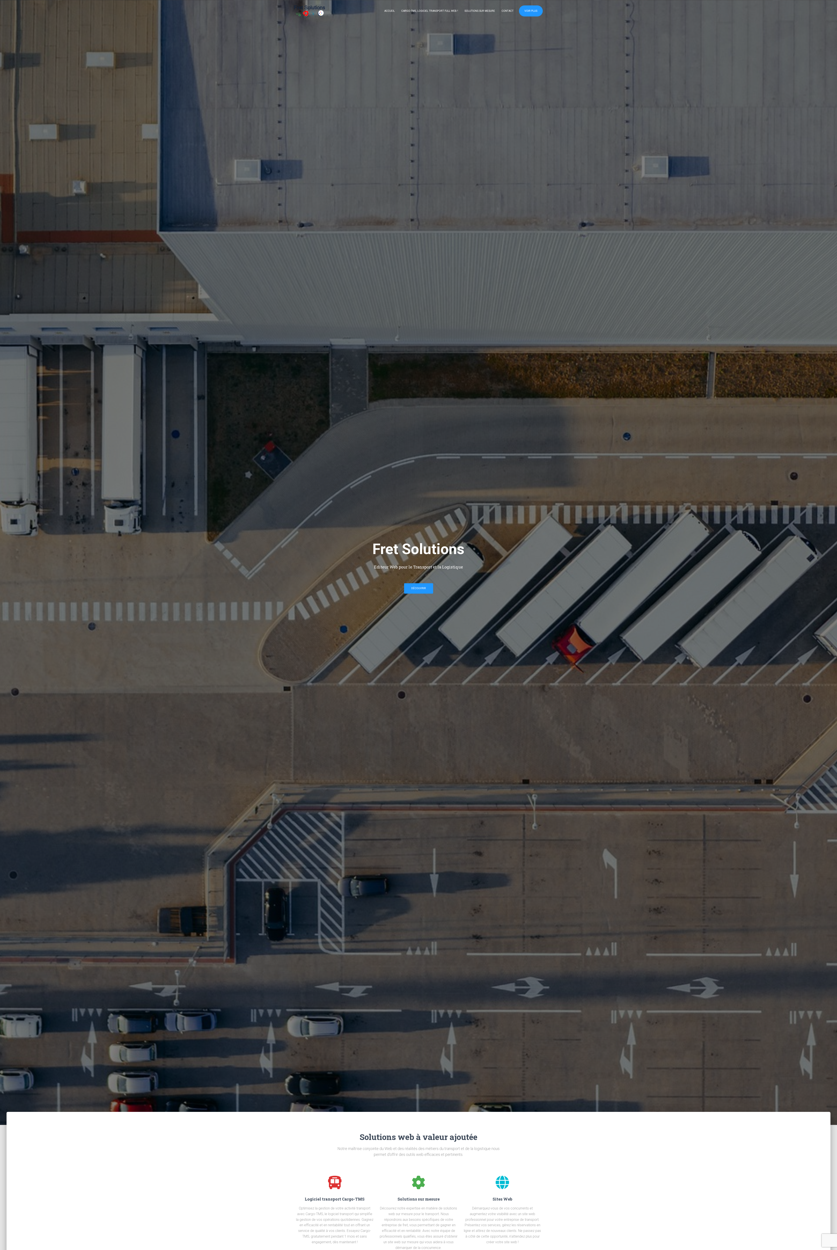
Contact (508, 10)
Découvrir (418, 588)
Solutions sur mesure (479, 10)
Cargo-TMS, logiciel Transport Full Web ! (429, 10)
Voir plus (530, 10)
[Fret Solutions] (309, 10)
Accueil (389, 10)
